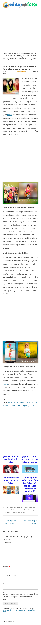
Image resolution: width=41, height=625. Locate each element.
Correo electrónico (10, 575)
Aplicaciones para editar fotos (20, 510)
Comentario (7, 543)
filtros (9, 114)
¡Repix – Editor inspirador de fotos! (11, 459)
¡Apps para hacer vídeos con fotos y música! (30, 459)
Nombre (6, 567)
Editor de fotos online (18, 512)
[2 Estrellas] (19, 71)
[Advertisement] (20, 31)
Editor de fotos (25, 507)
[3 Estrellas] (21, 71)
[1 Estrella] (18, 71)
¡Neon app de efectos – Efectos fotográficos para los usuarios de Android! (30, 484)
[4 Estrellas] (23, 71)
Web (4, 583)
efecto (5, 384)
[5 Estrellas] (25, 71)
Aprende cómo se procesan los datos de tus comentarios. (19, 610)
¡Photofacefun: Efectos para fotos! (11, 480)
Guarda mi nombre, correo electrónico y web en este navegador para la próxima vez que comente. (20, 596)
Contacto (11, 621)
